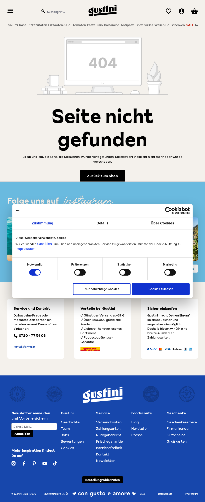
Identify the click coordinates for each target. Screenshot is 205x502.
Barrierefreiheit (109, 447)
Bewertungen (72, 441)
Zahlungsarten (108, 428)
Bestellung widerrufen (102, 480)
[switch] (80, 272)
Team (65, 428)
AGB (142, 494)
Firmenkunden (178, 428)
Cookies (44, 244)
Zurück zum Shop (102, 175)
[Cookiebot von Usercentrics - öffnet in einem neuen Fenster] (172, 210)
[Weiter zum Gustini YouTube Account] (44, 463)
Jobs (65, 434)
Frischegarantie (109, 441)
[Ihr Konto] (181, 11)
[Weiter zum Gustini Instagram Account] (13, 463)
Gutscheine (176, 434)
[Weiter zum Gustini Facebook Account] (24, 463)
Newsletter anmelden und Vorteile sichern (30, 416)
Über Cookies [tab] (162, 223)
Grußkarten (177, 441)
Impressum (25, 249)
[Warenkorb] (194, 11)
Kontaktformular (24, 347)
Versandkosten (109, 422)
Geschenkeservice (182, 422)
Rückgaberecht (108, 434)
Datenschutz (165, 494)
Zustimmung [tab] (42, 223)
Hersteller (139, 428)
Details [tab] (102, 223)
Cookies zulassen (161, 289)
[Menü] (10, 11)
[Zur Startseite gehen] (102, 10)
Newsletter (105, 460)
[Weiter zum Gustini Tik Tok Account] (55, 463)
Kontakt (102, 454)
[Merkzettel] (169, 11)
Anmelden (22, 433)
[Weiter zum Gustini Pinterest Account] (34, 463)
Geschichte (70, 422)
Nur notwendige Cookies (101, 289)
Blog (135, 422)
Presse (137, 434)
